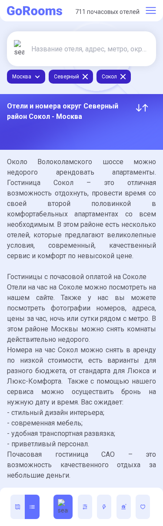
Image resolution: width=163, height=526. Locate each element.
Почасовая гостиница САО (61, 454)
